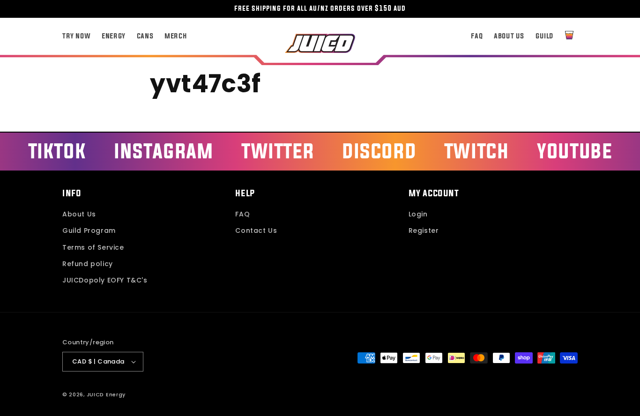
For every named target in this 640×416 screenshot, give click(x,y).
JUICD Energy (106, 394)
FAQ (242, 214)
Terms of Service (93, 247)
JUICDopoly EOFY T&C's (105, 280)
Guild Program (89, 230)
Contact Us (256, 230)
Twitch (476, 150)
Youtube (574, 150)
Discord (379, 150)
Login (418, 214)
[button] (569, 35)
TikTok (57, 150)
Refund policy (87, 263)
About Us (79, 214)
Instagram (163, 150)
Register (424, 230)
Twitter (277, 150)
